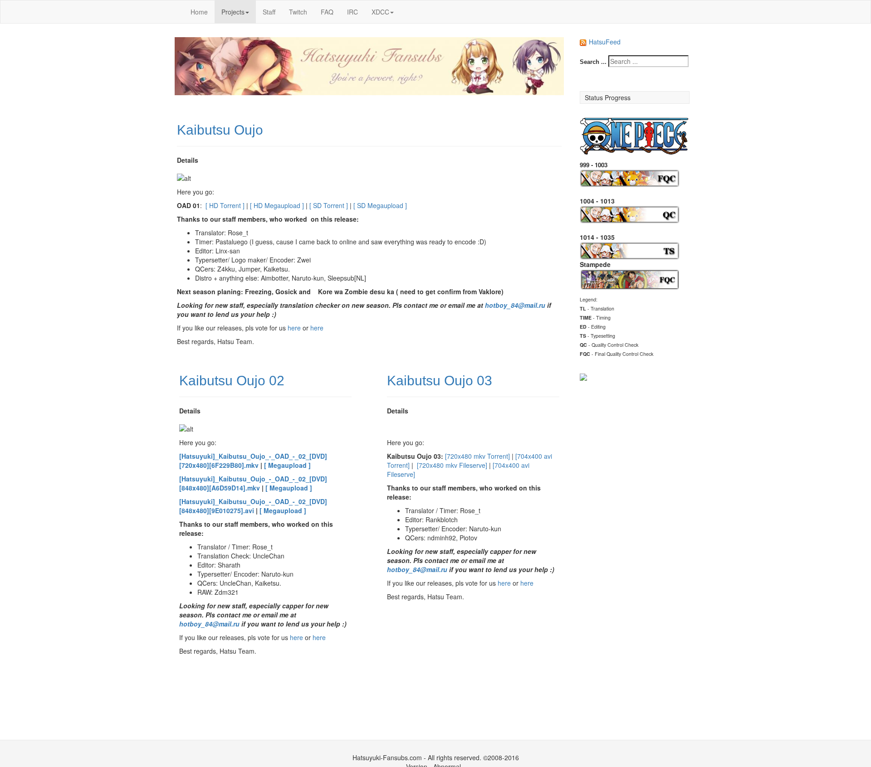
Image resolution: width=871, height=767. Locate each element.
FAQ (327, 11)
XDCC (380, 11)
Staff (269, 11)
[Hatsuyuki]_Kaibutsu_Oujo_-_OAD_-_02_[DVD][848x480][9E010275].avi (253, 506)
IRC (352, 11)
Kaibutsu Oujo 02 (231, 380)
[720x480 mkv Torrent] (477, 456)
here (294, 327)
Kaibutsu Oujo (220, 129)
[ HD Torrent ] (224, 205)
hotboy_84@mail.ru (515, 305)
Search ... (593, 61)
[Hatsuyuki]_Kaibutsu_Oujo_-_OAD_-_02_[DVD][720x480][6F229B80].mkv (253, 460)
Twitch (298, 11)
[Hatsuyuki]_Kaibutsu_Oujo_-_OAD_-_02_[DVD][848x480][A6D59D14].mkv (253, 483)
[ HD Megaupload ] (277, 205)
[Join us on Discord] (583, 375)
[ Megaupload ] (287, 465)
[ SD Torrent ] (328, 205)
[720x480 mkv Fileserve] (452, 465)
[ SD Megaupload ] (380, 205)
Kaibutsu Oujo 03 (439, 380)
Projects (233, 11)
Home (199, 11)
